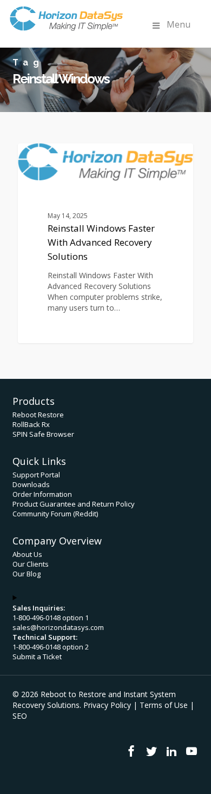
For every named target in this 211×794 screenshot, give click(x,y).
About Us (27, 554)
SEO (19, 716)
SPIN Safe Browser (43, 434)
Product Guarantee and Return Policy (73, 504)
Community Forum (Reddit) (55, 514)
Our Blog (26, 574)
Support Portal (36, 475)
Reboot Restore (38, 414)
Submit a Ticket (37, 656)
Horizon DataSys (65, 155)
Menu (178, 24)
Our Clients (30, 564)
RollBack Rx (31, 424)
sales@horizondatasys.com (58, 627)
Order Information (42, 494)
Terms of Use (164, 705)
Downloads (31, 484)
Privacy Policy (107, 705)
